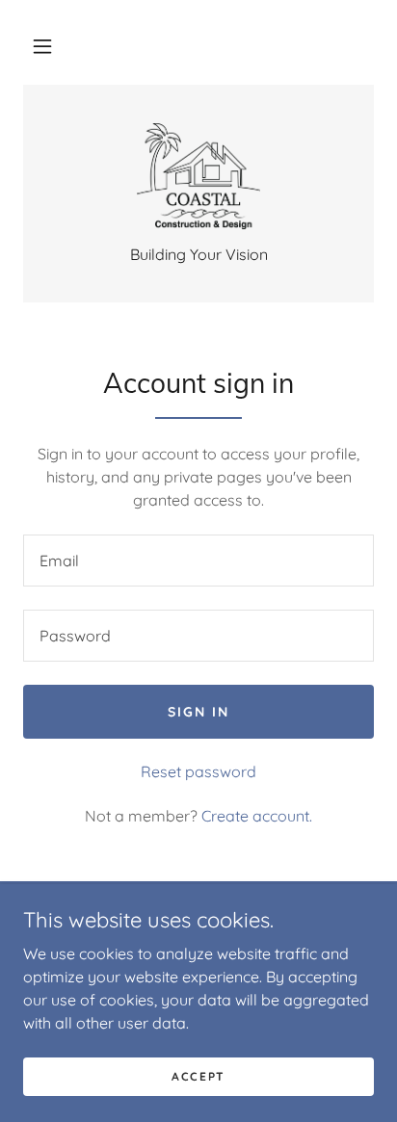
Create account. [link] (256, 815)
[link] (199, 176)
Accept (198, 1076)
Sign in (198, 711)
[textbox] (198, 561)
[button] (42, 46)
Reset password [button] (198, 771)
